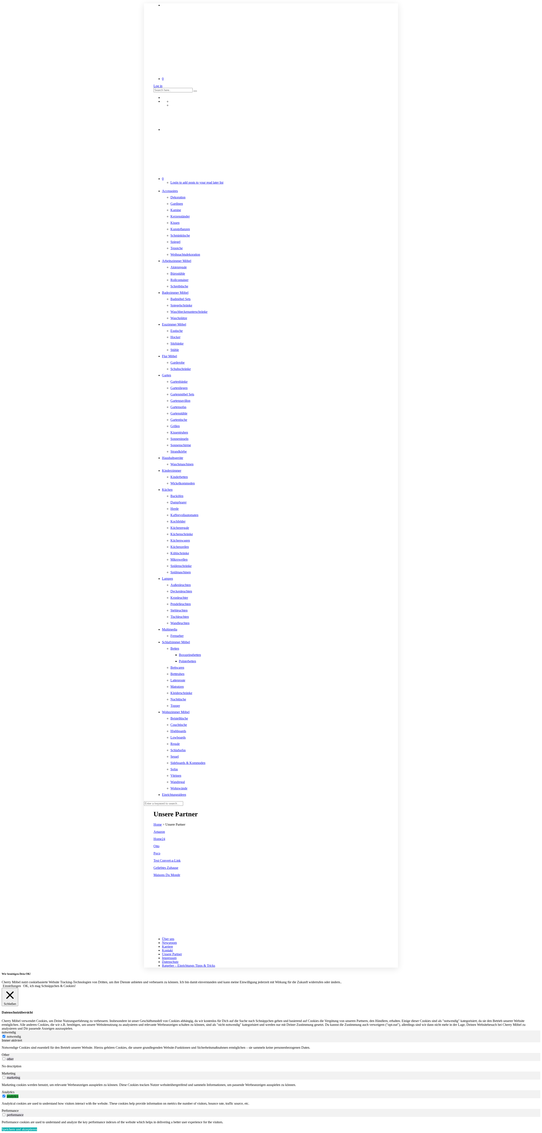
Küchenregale (179, 528)
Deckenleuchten (181, 591)
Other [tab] (5, 1055)
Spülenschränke (181, 566)
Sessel (174, 756)
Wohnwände (178, 788)
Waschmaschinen (182, 464)
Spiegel (175, 242)
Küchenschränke (181, 534)
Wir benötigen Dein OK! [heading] (16, 973)
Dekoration (177, 197)
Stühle (174, 350)
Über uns (168, 939)
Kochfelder (177, 521)
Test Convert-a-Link (167, 860)
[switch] (4, 1058)
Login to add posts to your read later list (196, 182)
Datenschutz (170, 962)
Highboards (178, 731)
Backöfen (176, 496)
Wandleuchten (179, 623)
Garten (166, 375)
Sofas (174, 769)
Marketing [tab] (8, 1073)
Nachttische (178, 699)
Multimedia (169, 629)
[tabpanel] (271, 1048)
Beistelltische (179, 718)
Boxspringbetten (190, 655)
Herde (174, 508)
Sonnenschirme (180, 445)
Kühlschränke (179, 553)
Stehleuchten (179, 610)
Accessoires (170, 191)
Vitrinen (175, 775)
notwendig (14, 1036)
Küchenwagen (180, 540)
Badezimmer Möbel (175, 292)
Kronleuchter (179, 597)
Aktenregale (178, 267)
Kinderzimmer (171, 470)
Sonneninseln (179, 439)
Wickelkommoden (182, 483)
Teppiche (176, 248)
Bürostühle (177, 273)
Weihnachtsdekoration (185, 254)
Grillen (175, 426)
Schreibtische (179, 286)
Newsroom (169, 942)
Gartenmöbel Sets (182, 394)
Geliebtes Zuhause (165, 868)
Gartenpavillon (180, 400)
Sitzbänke (177, 343)
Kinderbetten (179, 477)
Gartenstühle (178, 413)
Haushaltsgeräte (172, 458)
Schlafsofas (178, 750)
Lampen (167, 578)
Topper (175, 705)
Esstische (176, 331)
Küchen (167, 489)
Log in (157, 86)
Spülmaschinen (180, 572)
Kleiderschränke (181, 693)
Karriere (167, 946)
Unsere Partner (172, 954)
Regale (175, 744)
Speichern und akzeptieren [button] (19, 1129)
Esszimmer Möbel (174, 324)
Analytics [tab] (8, 1092)
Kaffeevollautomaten (184, 515)
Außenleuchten (180, 585)
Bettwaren (177, 667)
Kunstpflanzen (180, 229)
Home (157, 824)
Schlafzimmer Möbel (176, 642)
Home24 (159, 839)
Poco (156, 853)
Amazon (159, 831)
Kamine (175, 210)
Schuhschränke (180, 369)
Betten (174, 648)
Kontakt (167, 950)
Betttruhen (177, 674)
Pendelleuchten (180, 604)
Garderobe (177, 362)
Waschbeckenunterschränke (188, 311)
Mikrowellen (179, 559)
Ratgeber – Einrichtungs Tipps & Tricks (188, 965)
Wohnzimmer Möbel (175, 712)
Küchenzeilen (179, 547)
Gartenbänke (179, 381)
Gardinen (176, 203)
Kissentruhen (179, 432)
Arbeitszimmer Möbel (176, 261)
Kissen (175, 223)
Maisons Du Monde (166, 875)
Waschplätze (178, 318)
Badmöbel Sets (180, 299)
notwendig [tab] (9, 1032)
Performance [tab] (10, 1110)
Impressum (169, 958)
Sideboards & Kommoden (187, 763)
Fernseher (177, 636)
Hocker (175, 337)
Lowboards (178, 737)
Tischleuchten (179, 617)
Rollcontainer (179, 280)
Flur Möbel (169, 356)
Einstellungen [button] (12, 986)
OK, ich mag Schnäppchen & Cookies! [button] (49, 986)
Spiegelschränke (181, 305)
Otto (156, 846)
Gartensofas (178, 407)
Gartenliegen (179, 388)
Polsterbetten (187, 661)
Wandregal (177, 782)
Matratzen (177, 686)
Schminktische (180, 235)
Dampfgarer (178, 502)
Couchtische (178, 725)
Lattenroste (177, 680)
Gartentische (178, 420)
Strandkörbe (178, 451)
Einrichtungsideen (174, 794)
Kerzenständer (180, 216)
